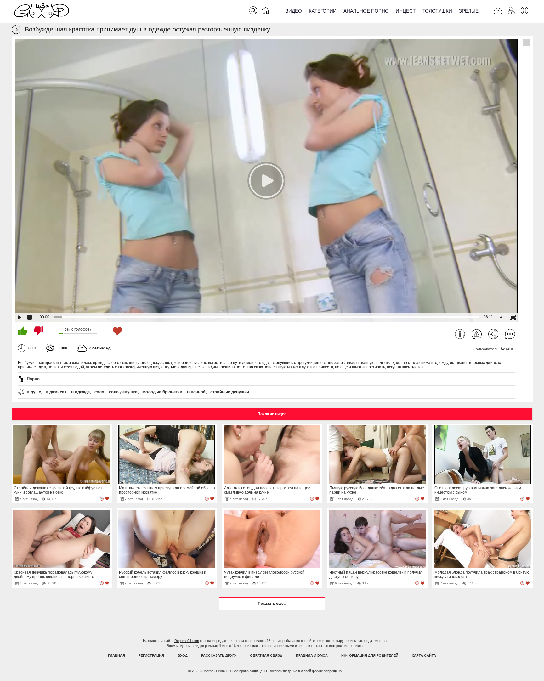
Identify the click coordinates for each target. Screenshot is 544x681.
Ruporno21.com (186, 641)
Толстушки (437, 11)
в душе (34, 391)
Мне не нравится (38, 331)
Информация (460, 334)
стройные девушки (229, 391)
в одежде (80, 391)
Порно (33, 379)
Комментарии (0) (510, 334)
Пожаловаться (476, 334)
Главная (116, 655)
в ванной (196, 391)
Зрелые (469, 11)
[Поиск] (253, 10)
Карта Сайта (424, 655)
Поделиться (493, 334)
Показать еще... (272, 603)
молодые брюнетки (162, 391)
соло (99, 391)
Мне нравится (23, 331)
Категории (323, 11)
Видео (293, 11)
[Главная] (265, 12)
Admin (506, 349)
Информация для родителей (369, 655)
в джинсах (56, 391)
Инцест (406, 11)
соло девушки (123, 391)
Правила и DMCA (312, 655)
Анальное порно (366, 11)
